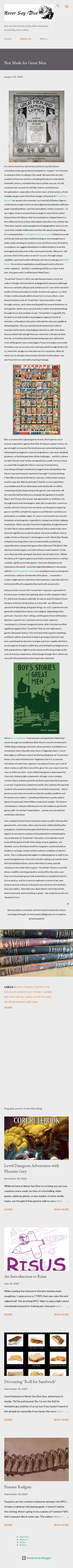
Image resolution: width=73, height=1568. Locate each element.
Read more (61, 1209)
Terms (23, 1542)
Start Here (24, 1537)
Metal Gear (24, 996)
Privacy (23, 1545)
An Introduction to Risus (25, 1276)
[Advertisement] (36, 1058)
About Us (25, 38)
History (9, 996)
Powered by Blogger (38, 1558)
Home (7, 38)
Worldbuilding (14, 1001)
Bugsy (18, 986)
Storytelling (42, 996)
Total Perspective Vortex (23, 571)
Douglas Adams (15, 991)
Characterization (36, 986)
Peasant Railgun (17, 1487)
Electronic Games (39, 991)
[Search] (58, 6)
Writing (32, 1001)
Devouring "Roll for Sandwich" (30, 1381)
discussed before (19, 738)
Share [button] (8, 1007)
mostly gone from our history (38, 234)
